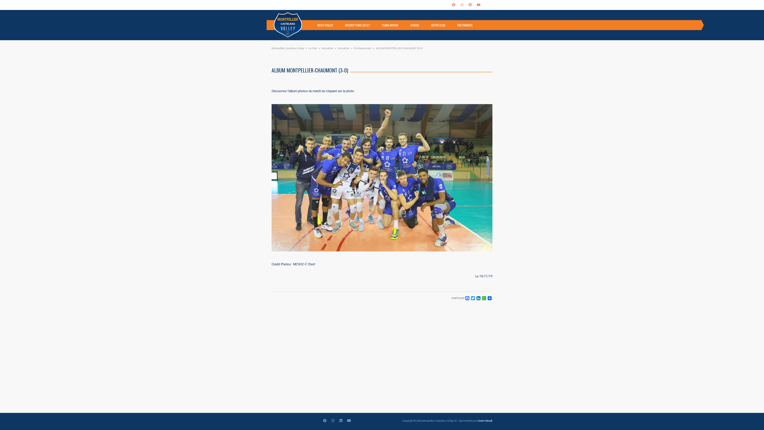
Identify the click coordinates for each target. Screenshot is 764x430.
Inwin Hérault (485, 420)
